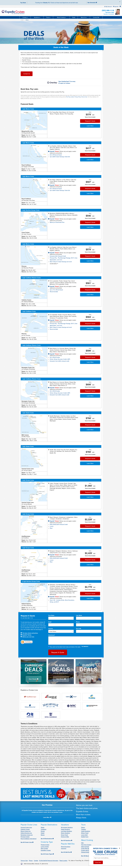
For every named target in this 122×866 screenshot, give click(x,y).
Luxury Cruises (45, 846)
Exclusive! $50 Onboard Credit (58, 256)
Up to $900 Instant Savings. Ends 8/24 (60, 156)
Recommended (54, 291)
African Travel (84, 833)
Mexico (43, 835)
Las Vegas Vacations (66, 831)
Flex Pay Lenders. (70, 97)
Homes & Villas (65, 837)
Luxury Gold (84, 835)
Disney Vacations (65, 833)
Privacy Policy (78, 97)
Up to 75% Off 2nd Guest (56, 290)
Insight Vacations (85, 831)
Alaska (42, 827)
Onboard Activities (86, 852)
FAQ (82, 843)
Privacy (31, 860)
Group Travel (64, 835)
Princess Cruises (25, 837)
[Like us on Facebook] (120, 6)
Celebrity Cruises (25, 829)
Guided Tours (84, 837)
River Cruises (44, 848)
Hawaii (42, 833)
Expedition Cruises (46, 850)
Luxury (51, 526)
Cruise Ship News (85, 848)
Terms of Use (84, 97)
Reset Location (63, 860)
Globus (83, 827)
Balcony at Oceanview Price (57, 222)
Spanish (116, 6)
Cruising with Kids (85, 850)
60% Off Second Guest (56, 155)
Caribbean (43, 829)
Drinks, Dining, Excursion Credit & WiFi (60, 359)
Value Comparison (86, 846)
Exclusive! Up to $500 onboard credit (59, 361)
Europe (43, 831)
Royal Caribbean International (28, 838)
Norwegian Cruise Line (27, 835)
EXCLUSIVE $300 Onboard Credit (59, 524)
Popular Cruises (45, 844)
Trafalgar (83, 829)
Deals (73, 17)
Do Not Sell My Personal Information (48, 860)
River (51, 528)
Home (22, 20)
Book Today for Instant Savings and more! (61, 261)
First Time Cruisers (86, 844)
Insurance (63, 848)
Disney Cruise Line (26, 831)
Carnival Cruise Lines (26, 827)
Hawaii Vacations (65, 829)
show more (53, 264)
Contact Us (26, 74)
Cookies (36, 860)
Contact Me (96, 17)
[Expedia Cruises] (21, 12)
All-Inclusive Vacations (67, 827)
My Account (108, 6)
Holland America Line (26, 833)
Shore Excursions (65, 846)
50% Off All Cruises (55, 357)
